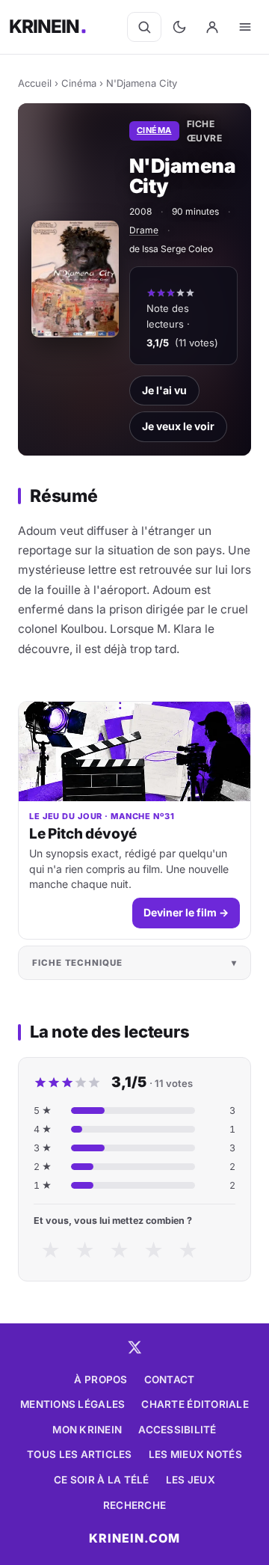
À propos (100, 1379)
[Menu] (245, 26)
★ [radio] (50, 1250)
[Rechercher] (144, 27)
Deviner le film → (186, 912)
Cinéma (78, 83)
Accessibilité (177, 1430)
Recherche (134, 1505)
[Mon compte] (212, 26)
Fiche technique (77, 963)
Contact (169, 1379)
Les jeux (190, 1480)
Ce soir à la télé (101, 1480)
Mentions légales (72, 1404)
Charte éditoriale (195, 1404)
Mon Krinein (87, 1430)
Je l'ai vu (164, 390)
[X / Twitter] (134, 1347)
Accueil (35, 83)
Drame (143, 230)
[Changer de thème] (179, 26)
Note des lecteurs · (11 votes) (182, 325)
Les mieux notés (195, 1454)
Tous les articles (79, 1454)
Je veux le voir (178, 426)
